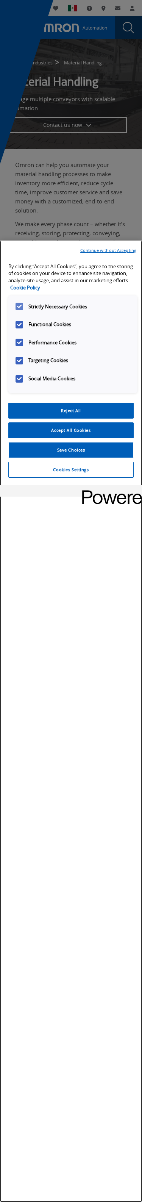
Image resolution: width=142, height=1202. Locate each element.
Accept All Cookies (71, 430)
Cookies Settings (71, 469)
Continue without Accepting (108, 250)
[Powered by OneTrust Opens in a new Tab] (109, 492)
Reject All (71, 410)
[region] (71, 721)
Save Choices (71, 450)
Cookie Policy (25, 287)
